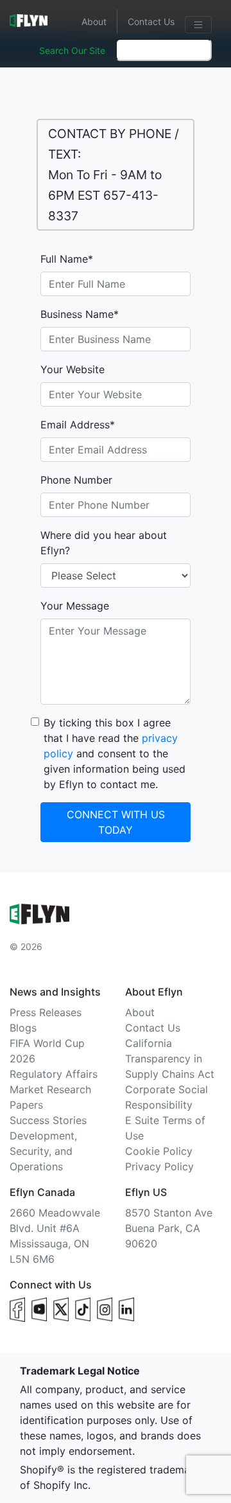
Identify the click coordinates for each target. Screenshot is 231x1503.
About (94, 21)
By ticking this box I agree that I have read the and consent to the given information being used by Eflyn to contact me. (114, 753)
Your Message (74, 605)
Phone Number (76, 479)
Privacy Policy (159, 1166)
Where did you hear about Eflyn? (103, 543)
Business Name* (79, 314)
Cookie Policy (159, 1151)
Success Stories (48, 1120)
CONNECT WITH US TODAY (116, 822)
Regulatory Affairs (54, 1074)
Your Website (72, 369)
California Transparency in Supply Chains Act (169, 1058)
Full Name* (66, 258)
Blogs (23, 1027)
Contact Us (151, 21)
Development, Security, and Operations (43, 1151)
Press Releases (45, 1012)
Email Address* (77, 424)
